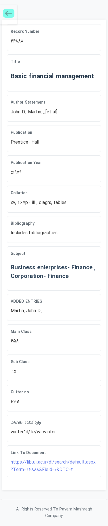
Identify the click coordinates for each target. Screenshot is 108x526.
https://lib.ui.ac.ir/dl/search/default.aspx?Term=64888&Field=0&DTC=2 (53, 466)
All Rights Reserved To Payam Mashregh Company (54, 512)
